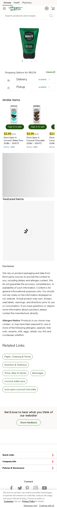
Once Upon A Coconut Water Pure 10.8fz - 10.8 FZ (13, 140)
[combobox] (28, 15)
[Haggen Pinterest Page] (27, 488)
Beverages (37, 373)
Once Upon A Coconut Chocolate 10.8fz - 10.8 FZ (35, 140)
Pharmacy (27, 2)
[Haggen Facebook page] (12, 488)
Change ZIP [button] (50, 72)
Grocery (7, 2)
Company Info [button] (9, 461)
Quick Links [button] (8, 455)
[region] (28, 499)
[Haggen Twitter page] (19, 488)
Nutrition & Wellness (15, 365)
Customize (8, 501)
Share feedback (28, 422)
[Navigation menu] (4, 8)
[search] (51, 16)
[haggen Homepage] (15, 8)
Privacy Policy (28, 501)
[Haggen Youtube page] (44, 488)
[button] (47, 8)
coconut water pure (14, 381)
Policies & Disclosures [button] (13, 468)
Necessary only (30, 506)
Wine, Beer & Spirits (15, 373)
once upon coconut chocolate (20, 389)
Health (17, 2)
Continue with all (46, 506)
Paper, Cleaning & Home (17, 356)
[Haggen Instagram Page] (36, 488)
